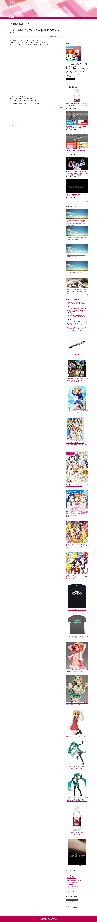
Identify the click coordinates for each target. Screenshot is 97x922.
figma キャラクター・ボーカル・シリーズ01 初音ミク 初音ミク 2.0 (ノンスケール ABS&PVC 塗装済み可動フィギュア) (77, 799)
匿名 (81, 324)
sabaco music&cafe (72, 882)
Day (60, 36)
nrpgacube (15, 2)
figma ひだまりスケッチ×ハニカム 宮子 (77, 736)
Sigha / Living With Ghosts (77, 865)
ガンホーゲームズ (72, 889)
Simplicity (53, 918)
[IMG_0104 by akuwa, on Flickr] (34, 94)
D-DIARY (69, 873)
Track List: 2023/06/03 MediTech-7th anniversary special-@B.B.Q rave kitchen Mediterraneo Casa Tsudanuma (77, 304)
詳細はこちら (69, 81)
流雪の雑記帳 (70, 891)
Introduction (11, 17)
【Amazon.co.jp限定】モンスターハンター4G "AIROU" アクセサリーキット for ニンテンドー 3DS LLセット (77, 380)
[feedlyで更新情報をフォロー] (82, 2)
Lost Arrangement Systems (74, 880)
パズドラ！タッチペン (77, 354)
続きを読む (59, 107)
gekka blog (70, 876)
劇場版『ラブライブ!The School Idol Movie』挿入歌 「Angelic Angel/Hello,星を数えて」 (76, 546)
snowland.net (70, 884)
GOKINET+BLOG (71, 878)
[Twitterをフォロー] (79, 2)
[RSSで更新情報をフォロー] (85, 2)
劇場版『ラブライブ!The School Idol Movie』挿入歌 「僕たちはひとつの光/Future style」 (75, 515)
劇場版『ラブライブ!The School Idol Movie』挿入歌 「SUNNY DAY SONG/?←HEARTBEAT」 (76, 576)
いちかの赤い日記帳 (72, 886)
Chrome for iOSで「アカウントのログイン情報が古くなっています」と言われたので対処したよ (77, 323)
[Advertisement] (36, 136)
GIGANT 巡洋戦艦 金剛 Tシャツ (77, 610)
